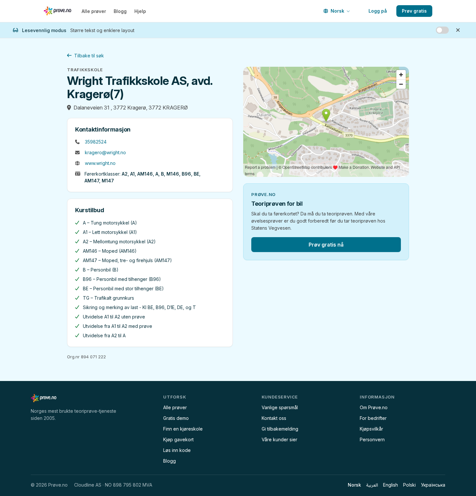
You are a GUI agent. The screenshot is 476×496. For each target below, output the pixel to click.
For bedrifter (373, 418)
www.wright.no (100, 163)
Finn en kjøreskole (183, 429)
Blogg (120, 11)
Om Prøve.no (374, 407)
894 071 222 (93, 356)
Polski (409, 485)
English (390, 485)
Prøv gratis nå (326, 244)
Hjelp (140, 11)
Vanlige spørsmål (280, 407)
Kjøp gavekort (178, 439)
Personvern (372, 439)
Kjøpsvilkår (371, 429)
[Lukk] (458, 30)
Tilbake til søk (89, 55)
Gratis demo (176, 418)
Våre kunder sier (279, 439)
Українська (433, 485)
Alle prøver (94, 11)
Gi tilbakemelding (280, 429)
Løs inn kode (177, 450)
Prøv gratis (414, 11)
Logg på (377, 11)
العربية (372, 485)
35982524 (96, 141)
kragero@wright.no (105, 152)
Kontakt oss (274, 418)
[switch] (442, 30)
